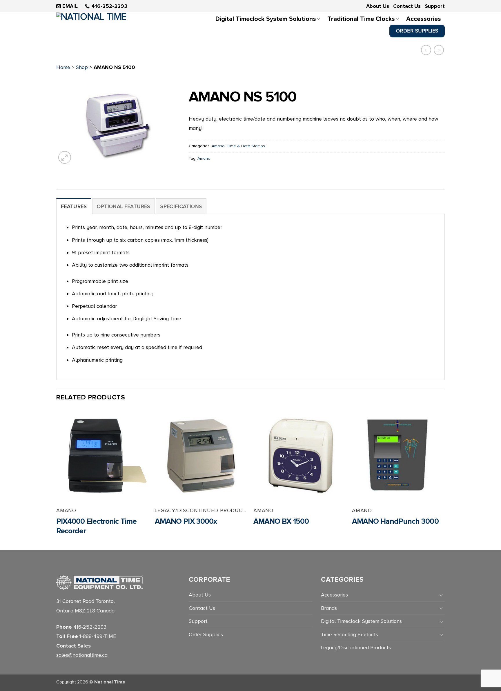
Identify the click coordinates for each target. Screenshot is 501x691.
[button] (64, 157)
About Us (377, 6)
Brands (329, 608)
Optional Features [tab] (123, 206)
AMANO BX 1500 (281, 521)
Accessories (423, 19)
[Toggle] (441, 595)
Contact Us (407, 6)
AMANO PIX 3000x (186, 521)
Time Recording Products (349, 634)
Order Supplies (206, 634)
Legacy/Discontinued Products (356, 647)
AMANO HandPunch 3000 (395, 521)
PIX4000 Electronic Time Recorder (96, 526)
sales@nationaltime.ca (82, 655)
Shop (82, 67)
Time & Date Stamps (246, 145)
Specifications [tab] (181, 206)
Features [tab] (74, 206)
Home (63, 67)
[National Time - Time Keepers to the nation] (102, 25)
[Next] (444, 479)
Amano (218, 145)
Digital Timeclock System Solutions (265, 19)
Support (435, 6)
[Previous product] (439, 50)
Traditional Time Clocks (361, 19)
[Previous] (56, 479)
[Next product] (426, 50)
